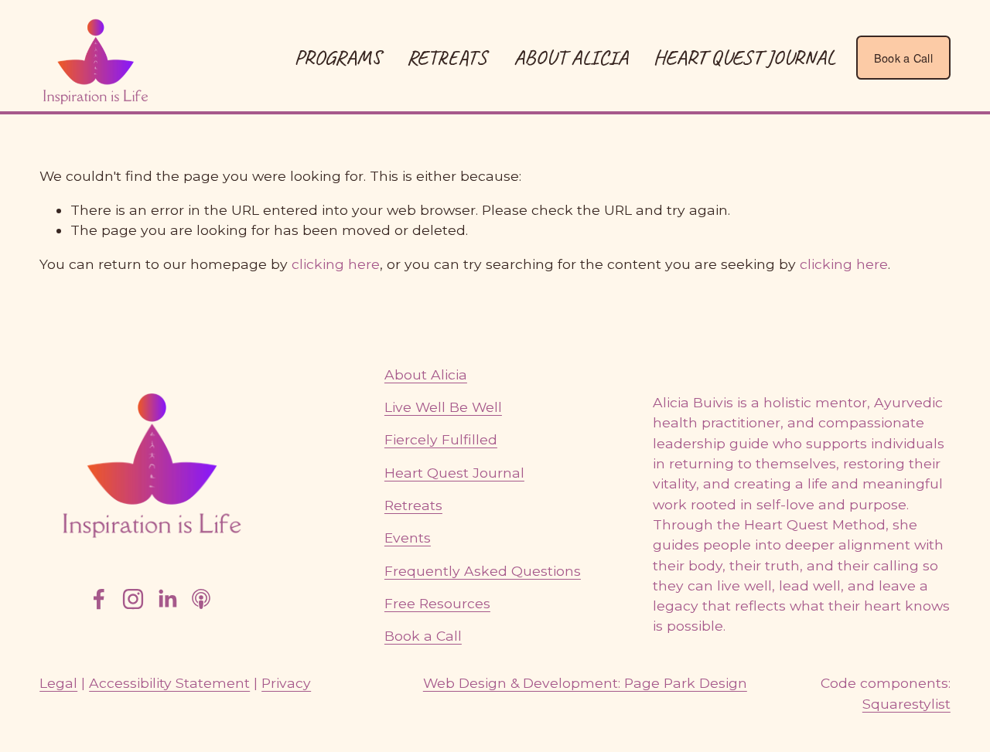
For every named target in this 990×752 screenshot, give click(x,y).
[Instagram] (133, 599)
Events (407, 537)
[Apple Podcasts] (201, 599)
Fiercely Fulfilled (440, 439)
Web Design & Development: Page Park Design (585, 683)
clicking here (336, 264)
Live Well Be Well (443, 407)
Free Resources (437, 603)
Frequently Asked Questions (482, 571)
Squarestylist (906, 704)
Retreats (413, 505)
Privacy (286, 683)
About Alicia (571, 57)
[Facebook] (99, 599)
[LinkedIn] (167, 599)
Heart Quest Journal (744, 57)
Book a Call (903, 57)
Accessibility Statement (169, 683)
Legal (58, 683)
